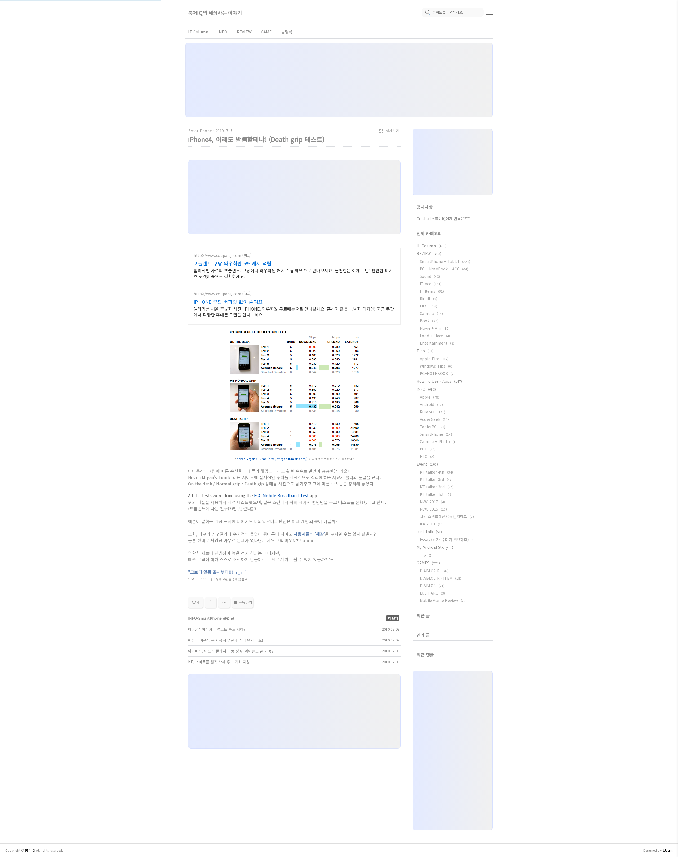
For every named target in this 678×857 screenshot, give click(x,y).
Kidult (428, 298)
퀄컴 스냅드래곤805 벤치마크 (447, 516)
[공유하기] (211, 602)
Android (431, 404)
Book (429, 320)
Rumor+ (432, 411)
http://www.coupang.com (217, 255)
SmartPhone (200, 130)
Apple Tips (434, 358)
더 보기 (393, 618)
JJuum (667, 850)
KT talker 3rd (436, 479)
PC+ (428, 449)
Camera (431, 313)
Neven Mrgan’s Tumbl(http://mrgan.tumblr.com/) (273, 459)
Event (427, 464)
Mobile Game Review (443, 600)
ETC (427, 456)
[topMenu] (489, 11)
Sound (430, 276)
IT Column (198, 31)
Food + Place (435, 335)
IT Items (432, 291)
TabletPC (432, 426)
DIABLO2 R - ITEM (440, 578)
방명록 (287, 31)
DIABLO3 (432, 585)
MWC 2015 (433, 509)
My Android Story (436, 547)
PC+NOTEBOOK (437, 373)
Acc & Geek (435, 419)
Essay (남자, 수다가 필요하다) (448, 539)
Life (428, 306)
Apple (429, 397)
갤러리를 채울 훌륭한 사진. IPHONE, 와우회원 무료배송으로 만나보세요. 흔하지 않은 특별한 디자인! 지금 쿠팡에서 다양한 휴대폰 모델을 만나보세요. (294, 312)
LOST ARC (432, 593)
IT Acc (430, 283)
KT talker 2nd (437, 486)
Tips (425, 350)
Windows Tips (436, 366)
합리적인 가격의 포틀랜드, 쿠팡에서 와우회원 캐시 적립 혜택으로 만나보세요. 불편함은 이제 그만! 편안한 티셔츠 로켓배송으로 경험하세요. (293, 273)
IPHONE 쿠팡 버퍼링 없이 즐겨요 (228, 301)
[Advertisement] (339, 80)
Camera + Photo (439, 441)
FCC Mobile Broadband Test (281, 495)
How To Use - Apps (439, 381)
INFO (222, 31)
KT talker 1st (436, 494)
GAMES (428, 562)
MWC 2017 (432, 501)
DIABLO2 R (434, 570)
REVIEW (244, 31)
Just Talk (429, 531)
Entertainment (437, 343)
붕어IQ (30, 850)
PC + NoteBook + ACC (444, 268)
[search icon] (427, 12)
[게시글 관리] (224, 602)
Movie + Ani (434, 328)
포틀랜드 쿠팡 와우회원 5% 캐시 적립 (232, 263)
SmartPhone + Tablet (445, 261)
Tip (426, 555)
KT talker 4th (436, 472)
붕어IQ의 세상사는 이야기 (215, 12)
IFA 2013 (432, 523)
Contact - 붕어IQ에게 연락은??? (443, 218)
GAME (266, 31)
